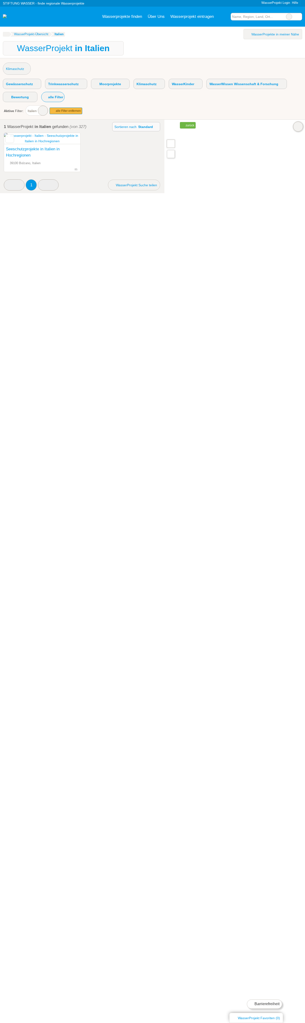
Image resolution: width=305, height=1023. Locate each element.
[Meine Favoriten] (224, 17)
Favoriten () (259, 1018)
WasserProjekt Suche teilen (136, 185)
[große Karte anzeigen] (170, 143)
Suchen (298, 16)
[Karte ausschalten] (298, 127)
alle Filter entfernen (68, 111)
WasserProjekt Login (275, 3)
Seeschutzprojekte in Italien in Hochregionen (33, 152)
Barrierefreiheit (267, 1004)
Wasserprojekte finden (122, 16)
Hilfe (295, 3)
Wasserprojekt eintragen (192, 16)
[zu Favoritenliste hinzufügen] (9, 138)
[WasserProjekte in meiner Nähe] (171, 154)
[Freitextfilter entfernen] (289, 17)
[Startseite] (6, 34)
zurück (189, 125)
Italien (32, 111)
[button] (14, 185)
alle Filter (55, 97)
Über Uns (156, 16)
